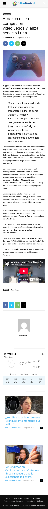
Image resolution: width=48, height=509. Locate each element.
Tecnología (15, 290)
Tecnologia (6, 14)
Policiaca (40, 501)
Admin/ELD (9, 37)
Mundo (26, 498)
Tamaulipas (17, 498)
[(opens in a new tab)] (24, 405)
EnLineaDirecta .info (13, 428)
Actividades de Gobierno (13, 501)
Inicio (8, 498)
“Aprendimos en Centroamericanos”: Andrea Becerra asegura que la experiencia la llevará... (22, 471)
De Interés (36, 498)
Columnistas (30, 501)
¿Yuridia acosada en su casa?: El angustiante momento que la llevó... (23, 421)
